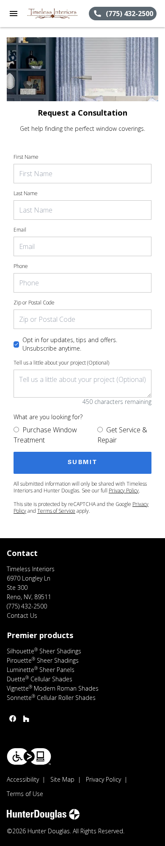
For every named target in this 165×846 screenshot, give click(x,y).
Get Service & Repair (122, 435)
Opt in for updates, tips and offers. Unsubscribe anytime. (69, 344)
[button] (13, 13)
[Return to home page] (52, 13)
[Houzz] (26, 718)
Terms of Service (56, 510)
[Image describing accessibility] (29, 756)
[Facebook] (13, 718)
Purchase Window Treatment (45, 435)
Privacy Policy (124, 490)
